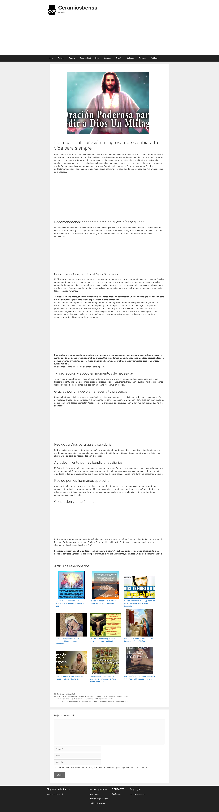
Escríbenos (116, 794)
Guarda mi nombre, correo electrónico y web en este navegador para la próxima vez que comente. (102, 767)
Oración (119, 58)
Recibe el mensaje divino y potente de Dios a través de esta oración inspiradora (139, 603)
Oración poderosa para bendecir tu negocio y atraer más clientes (70, 677)
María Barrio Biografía (55, 794)
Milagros (90, 696)
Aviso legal (94, 794)
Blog (97, 58)
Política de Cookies (98, 803)
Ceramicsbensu (78, 7)
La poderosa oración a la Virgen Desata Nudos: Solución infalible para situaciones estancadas (92, 701)
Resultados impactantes (118, 696)
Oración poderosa (101, 696)
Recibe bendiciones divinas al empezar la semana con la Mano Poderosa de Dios (103, 679)
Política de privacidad (99, 799)
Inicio (51, 58)
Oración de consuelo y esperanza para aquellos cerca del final (103, 639)
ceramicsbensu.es (137, 794)
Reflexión (130, 58)
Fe (85, 696)
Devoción (107, 58)
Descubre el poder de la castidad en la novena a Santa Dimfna (138, 639)
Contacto (142, 58)
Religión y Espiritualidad (66, 694)
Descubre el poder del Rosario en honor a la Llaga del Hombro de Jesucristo (69, 641)
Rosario (72, 58)
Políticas (154, 58)
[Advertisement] (109, 36)
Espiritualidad (85, 58)
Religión (61, 58)
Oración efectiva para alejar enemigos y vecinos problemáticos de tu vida (139, 677)
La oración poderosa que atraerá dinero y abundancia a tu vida (103, 602)
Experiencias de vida (76, 696)
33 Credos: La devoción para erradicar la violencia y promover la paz (70, 603)
